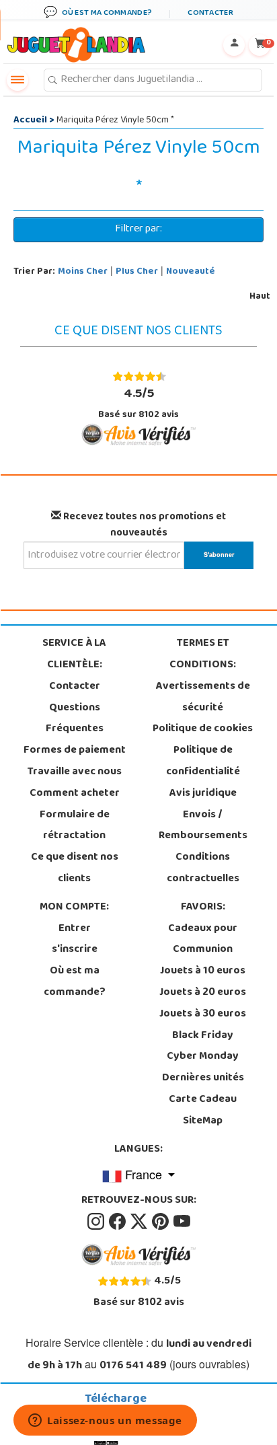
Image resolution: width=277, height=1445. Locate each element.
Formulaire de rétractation (75, 826)
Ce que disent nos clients (74, 868)
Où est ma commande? (75, 982)
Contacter (74, 687)
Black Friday (202, 1036)
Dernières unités (203, 1078)
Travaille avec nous (75, 772)
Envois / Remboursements (203, 826)
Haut (259, 297)
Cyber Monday (203, 1057)
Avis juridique (203, 794)
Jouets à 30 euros (202, 1014)
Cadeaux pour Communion (202, 939)
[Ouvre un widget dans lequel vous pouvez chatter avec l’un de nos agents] (105, 1421)
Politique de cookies (203, 729)
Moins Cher (83, 272)
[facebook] (118, 1222)
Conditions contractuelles (203, 868)
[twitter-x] (140, 1222)
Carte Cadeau (203, 1100)
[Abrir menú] (17, 80)
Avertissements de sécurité (203, 697)
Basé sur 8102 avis (138, 402)
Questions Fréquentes (75, 719)
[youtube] (182, 1222)
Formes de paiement (75, 751)
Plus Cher (137, 272)
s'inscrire (74, 950)
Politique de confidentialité (203, 761)
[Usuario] (234, 45)
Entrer (74, 929)
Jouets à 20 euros (202, 993)
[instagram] (97, 1222)
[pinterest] (161, 1222)
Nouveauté (190, 272)
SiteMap (203, 1121)
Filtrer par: (138, 229)
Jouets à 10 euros (202, 971)
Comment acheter (75, 794)
